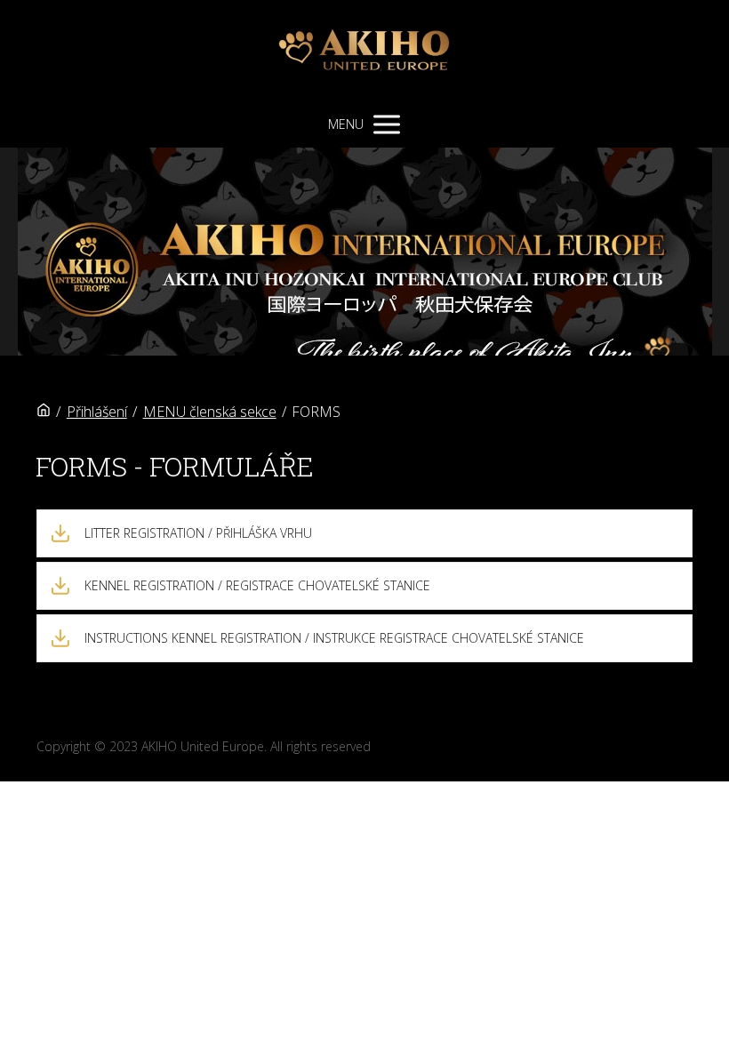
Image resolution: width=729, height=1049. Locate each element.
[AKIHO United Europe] (364, 51)
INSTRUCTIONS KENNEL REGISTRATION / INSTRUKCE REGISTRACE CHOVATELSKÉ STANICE (334, 638)
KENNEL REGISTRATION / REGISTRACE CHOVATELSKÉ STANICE (257, 586)
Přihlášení (97, 411)
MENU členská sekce (209, 411)
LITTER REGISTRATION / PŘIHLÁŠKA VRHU (198, 533)
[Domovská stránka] (43, 411)
